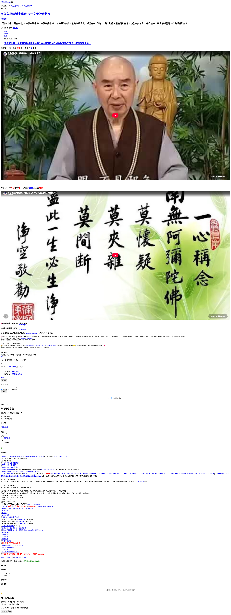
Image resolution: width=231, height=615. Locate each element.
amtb (2, 356)
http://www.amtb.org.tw (30, 474)
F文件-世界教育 (17, 374)
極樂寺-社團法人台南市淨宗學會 (12, 545)
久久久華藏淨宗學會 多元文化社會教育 (26, 14)
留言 (14, 367)
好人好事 (5, 536)
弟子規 (3, 557)
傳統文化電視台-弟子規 (116, 474)
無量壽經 (184, 474)
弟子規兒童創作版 (20, 557)
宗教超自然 (15, 372)
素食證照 (5, 530)
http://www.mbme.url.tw (60, 456)
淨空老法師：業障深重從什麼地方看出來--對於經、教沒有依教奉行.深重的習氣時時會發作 (47, 43)
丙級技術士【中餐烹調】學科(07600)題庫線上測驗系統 (25, 530)
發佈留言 (3, 391)
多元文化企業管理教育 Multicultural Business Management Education (23, 456)
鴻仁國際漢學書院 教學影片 (32, 471)
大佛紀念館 (5, 515)
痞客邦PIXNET (22, 519)
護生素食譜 (5, 532)
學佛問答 (135, 474)
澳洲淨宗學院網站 (8, 469)
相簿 (5, 31)
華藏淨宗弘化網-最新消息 (10, 467)
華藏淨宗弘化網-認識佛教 (10, 463)
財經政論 (15, 28)
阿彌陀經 (177, 474)
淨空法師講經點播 (8, 526)
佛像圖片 (5, 539)
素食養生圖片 (14, 528)
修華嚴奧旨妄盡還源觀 (81, 474)
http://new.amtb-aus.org (47, 469)
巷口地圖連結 (48, 506)
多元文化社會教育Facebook (10, 552)
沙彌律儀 (148, 474)
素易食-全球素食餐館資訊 (11, 517)
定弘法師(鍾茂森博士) (34, 476)
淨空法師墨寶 (6, 541)
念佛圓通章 (205, 474)
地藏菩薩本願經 (157, 474)
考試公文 (5, 549)
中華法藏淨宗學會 (8, 547)
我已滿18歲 (4, 611)
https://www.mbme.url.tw (32, 333)
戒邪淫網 (5, 510)
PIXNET (102, 590)
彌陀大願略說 (55, 474)
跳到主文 (3, 19)
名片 (5, 36)
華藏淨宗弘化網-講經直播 (10, 465)
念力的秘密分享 (220, 474)
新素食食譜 (22, 528)
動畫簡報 (5, 534)
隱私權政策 (126, 590)
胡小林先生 (23, 476)
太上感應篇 (127, 474)
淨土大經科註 (103, 474)
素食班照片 (5, 528)
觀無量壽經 (190, 474)
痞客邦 (11, 367)
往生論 (212, 474)
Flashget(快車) (140, 481)
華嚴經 (71, 474)
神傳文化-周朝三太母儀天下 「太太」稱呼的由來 (17, 508)
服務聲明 (132, 590)
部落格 (6, 33)
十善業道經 (141, 474)
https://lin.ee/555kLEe (50, 345)
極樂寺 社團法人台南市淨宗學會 (12, 471)
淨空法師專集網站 (8, 474)
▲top (2, 377)
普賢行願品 (198, 474)
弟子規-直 (9, 557)
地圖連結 (41, 506)
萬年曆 (4, 513)
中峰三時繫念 (64, 474)
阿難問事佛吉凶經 (168, 474)
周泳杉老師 (15, 476)
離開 (10, 611)
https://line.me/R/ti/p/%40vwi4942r (34, 345)
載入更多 (3, 380)
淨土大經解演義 (94, 474)
